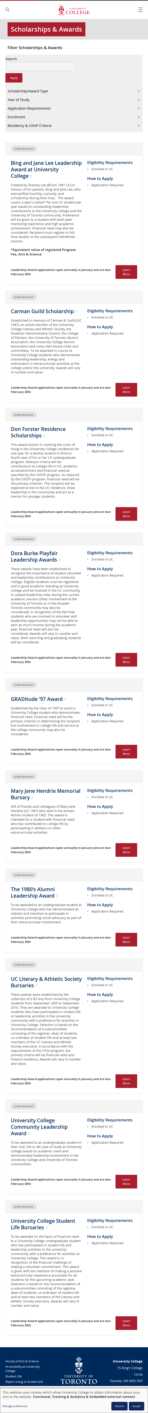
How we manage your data (23, 1387)
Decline (119, 1406)
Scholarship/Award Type (28, 91)
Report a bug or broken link (24, 1382)
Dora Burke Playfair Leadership (34, 556)
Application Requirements (29, 108)
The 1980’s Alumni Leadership (33, 892)
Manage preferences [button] (15, 1406)
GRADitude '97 (37, 699)
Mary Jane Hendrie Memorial (45, 794)
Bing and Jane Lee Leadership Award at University (46, 169)
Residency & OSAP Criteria (29, 125)
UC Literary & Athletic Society (46, 982)
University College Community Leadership (39, 1127)
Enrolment (16, 117)
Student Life (13, 1376)
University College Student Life (43, 1224)
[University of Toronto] (78, 1370)
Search (11, 59)
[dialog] (74, 1400)
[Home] (74, 10)
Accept (136, 1406)
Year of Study (18, 99)
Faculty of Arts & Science (22, 1361)
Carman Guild (43, 311)
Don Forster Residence (38, 432)
